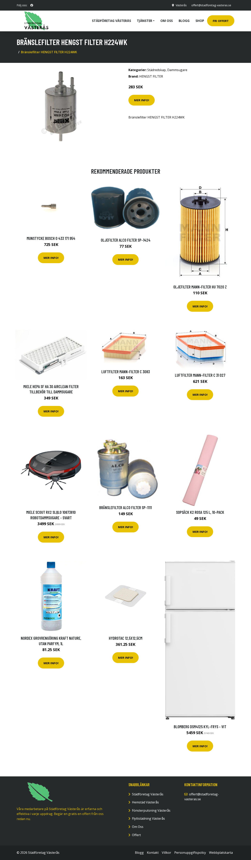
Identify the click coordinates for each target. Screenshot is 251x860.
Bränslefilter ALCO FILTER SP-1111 (125, 507)
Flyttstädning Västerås (148, 818)
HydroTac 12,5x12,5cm (125, 638)
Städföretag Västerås (111, 21)
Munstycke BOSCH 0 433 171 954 (51, 238)
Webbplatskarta (221, 852)
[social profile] (32, 5)
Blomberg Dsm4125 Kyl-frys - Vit (200, 726)
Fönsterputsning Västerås (151, 810)
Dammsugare (177, 70)
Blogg (184, 21)
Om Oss (137, 827)
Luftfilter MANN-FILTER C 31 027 (200, 375)
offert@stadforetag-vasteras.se (211, 5)
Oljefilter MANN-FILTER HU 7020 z (200, 286)
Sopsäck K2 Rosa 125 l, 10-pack (200, 512)
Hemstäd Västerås (145, 802)
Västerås (181, 5)
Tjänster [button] (144, 21)
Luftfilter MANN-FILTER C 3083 (125, 371)
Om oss (166, 21)
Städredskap (156, 70)
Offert (136, 835)
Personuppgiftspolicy (190, 852)
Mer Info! (141, 100)
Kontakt (153, 852)
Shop (200, 21)
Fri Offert (221, 21)
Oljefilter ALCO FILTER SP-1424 (125, 240)
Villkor (166, 852)
